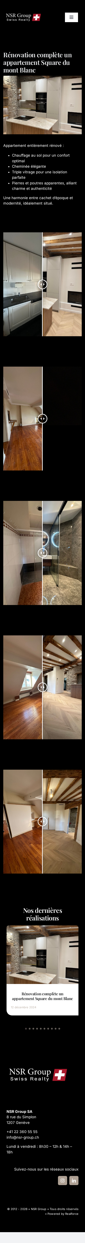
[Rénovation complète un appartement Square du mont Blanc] (42, 927)
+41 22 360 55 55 (22, 1132)
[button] (26, 1029)
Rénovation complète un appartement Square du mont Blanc (42, 996)
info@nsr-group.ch (23, 1137)
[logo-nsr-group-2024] (23, 14)
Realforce (71, 1213)
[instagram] (62, 1180)
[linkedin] (73, 1180)
